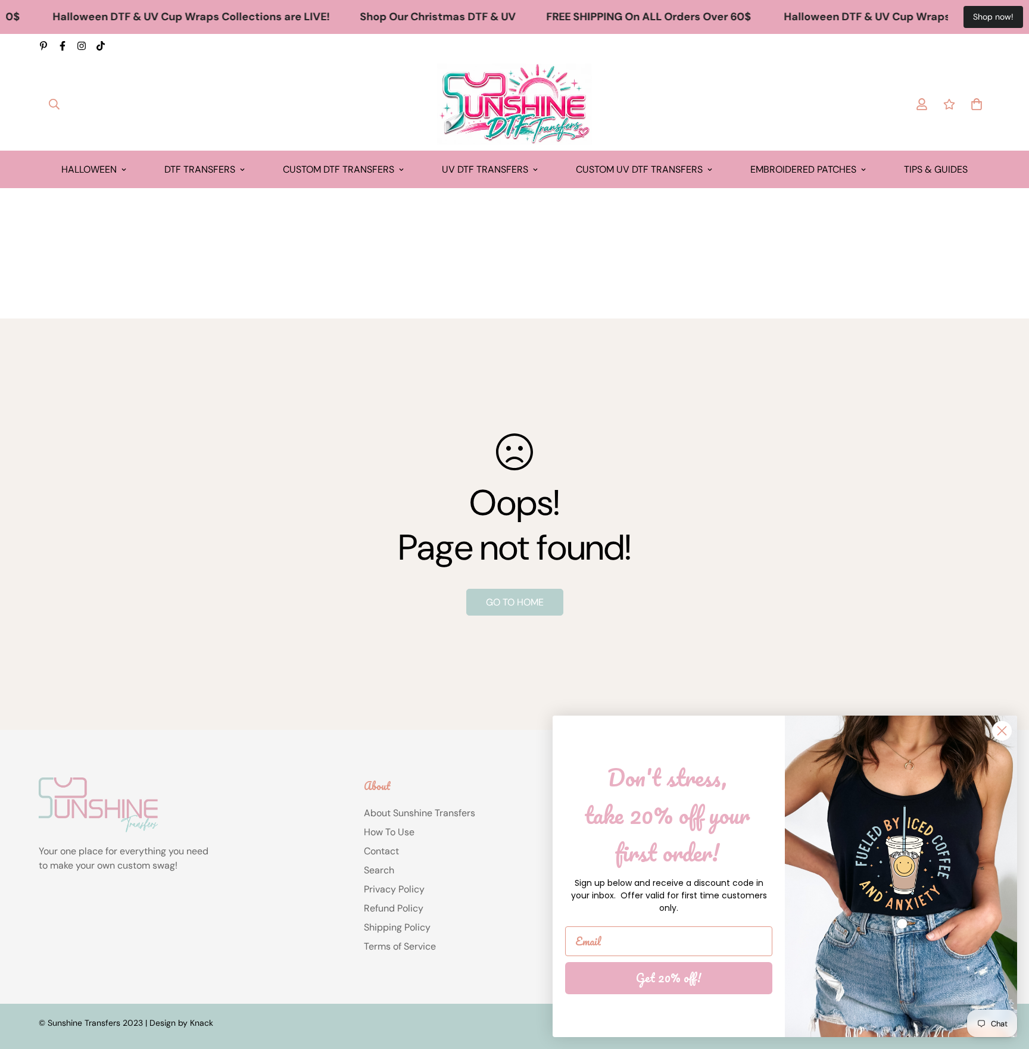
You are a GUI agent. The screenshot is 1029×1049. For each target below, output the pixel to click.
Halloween (89, 169)
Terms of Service (400, 946)
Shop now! (993, 16)
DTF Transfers (199, 169)
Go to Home (515, 602)
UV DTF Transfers (485, 169)
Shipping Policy (397, 927)
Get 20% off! (668, 978)
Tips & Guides (936, 169)
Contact (381, 851)
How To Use (389, 832)
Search (379, 870)
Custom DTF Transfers (338, 169)
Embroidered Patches (803, 169)
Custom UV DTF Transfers (639, 169)
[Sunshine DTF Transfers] (514, 104)
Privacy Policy (394, 889)
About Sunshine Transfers (419, 813)
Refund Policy (393, 908)
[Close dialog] (1001, 730)
